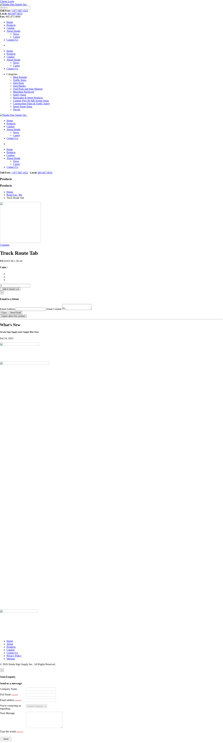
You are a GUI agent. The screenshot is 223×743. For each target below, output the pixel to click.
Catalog (11, 28)
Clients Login (7, 1)
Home (10, 22)
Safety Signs (19, 94)
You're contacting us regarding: (10, 707)
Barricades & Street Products (28, 97)
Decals (16, 109)
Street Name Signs (22, 106)
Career (16, 36)
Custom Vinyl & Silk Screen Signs (31, 100)
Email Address (7, 309)
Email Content (54, 309)
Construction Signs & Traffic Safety (31, 103)
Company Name (8, 689)
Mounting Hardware (23, 91)
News (16, 34)
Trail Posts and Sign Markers (28, 88)
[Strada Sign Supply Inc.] (13, 4)
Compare (4, 245)
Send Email (15, 312)
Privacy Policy (14, 655)
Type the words (11, 731)
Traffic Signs (19, 80)
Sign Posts (18, 83)
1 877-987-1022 (19, 10)
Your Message (7, 713)
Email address (10, 700)
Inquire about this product (13, 316)
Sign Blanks (19, 86)
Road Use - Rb (14, 194)
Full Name (9, 694)
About (10, 644)
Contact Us (12, 39)
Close (4, 312)
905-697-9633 (15, 13)
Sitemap (11, 658)
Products (11, 25)
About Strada (13, 31)
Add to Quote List (10, 289)
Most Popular (20, 77)
